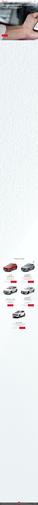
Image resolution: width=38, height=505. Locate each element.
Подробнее (5, 35)
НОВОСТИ (28, 0)
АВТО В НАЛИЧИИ (17, 1)
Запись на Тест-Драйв (13, 35)
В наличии (7, 281)
